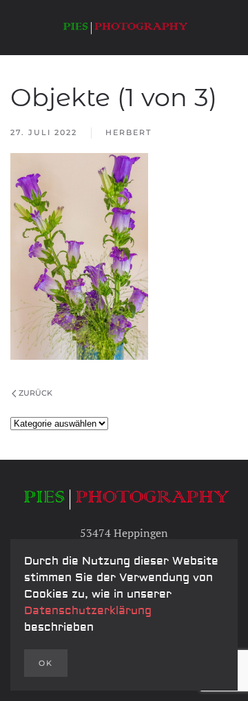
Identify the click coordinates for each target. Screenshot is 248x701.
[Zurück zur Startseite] (124, 27)
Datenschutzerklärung (88, 611)
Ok (46, 663)
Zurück (35, 393)
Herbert (128, 132)
